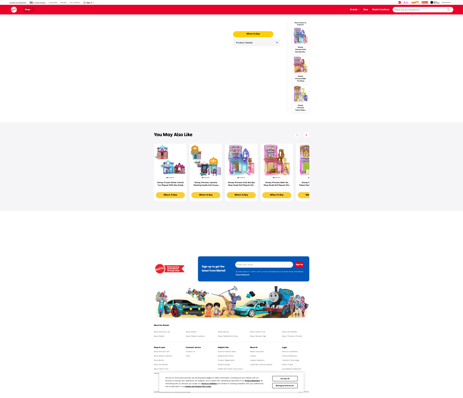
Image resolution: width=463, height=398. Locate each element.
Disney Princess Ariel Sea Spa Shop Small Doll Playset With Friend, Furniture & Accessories (300, 49)
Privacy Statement (252, 381)
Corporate (53, 2)
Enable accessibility (18, 2)
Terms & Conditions (209, 384)
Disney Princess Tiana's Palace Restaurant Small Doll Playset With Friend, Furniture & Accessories (300, 107)
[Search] (448, 9)
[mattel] (400, 2)
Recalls (64, 2)
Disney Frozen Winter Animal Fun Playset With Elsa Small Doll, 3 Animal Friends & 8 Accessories (170, 184)
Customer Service (193, 347)
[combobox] (423, 9)
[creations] (435, 2)
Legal (284, 347)
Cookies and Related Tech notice (198, 386)
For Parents (75, 2)
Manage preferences (285, 386)
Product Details (244, 42)
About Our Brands (161, 325)
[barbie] (406, 2)
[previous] (297, 135)
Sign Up (299, 265)
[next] (306, 135)
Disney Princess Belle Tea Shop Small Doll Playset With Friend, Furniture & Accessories (300, 78)
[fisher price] (425, 2)
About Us (254, 347)
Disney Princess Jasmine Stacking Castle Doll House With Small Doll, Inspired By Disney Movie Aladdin (206, 184)
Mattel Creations (380, 10)
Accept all (285, 379)
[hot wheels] (415, 2)
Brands (354, 10)
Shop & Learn (159, 347)
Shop (28, 10)
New (366, 10)
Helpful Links (223, 347)
